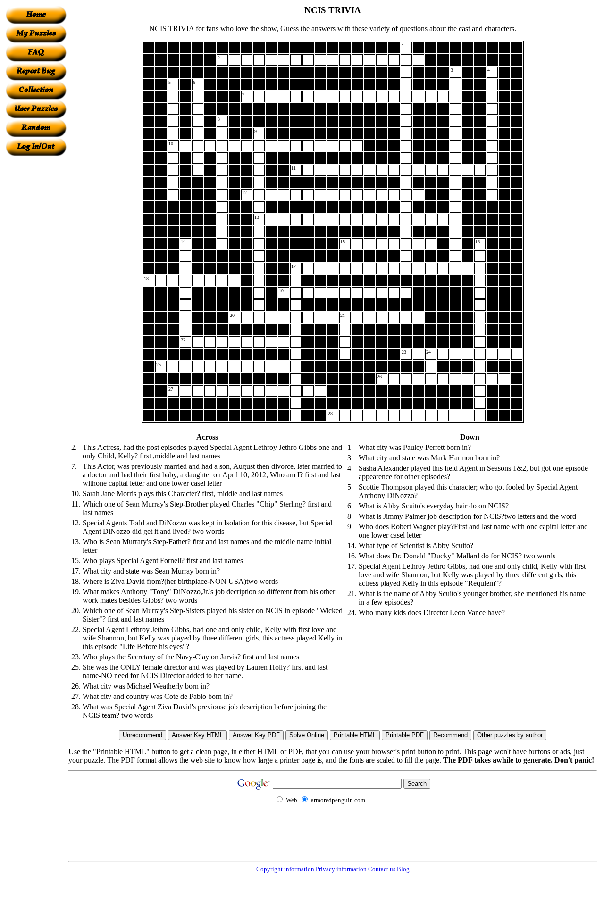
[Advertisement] (36, 297)
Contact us (381, 869)
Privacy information (341, 869)
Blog (403, 869)
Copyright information (285, 869)
